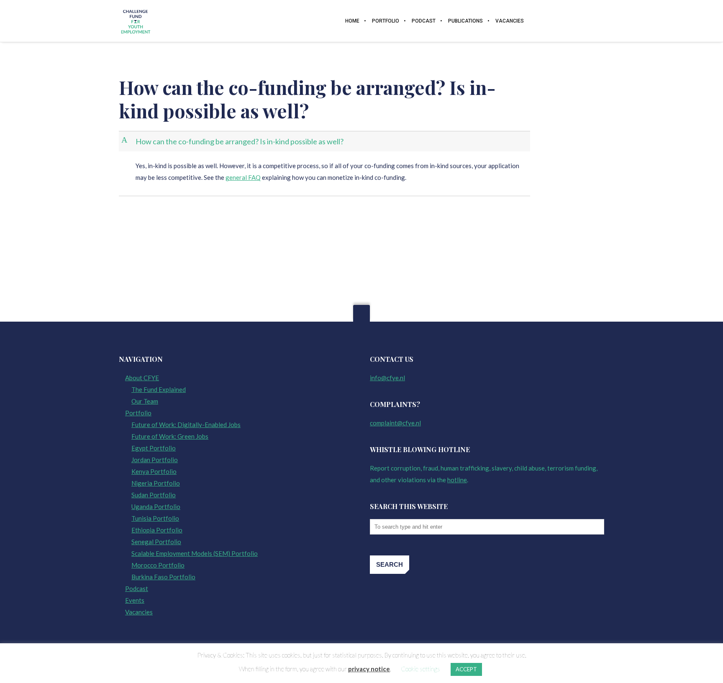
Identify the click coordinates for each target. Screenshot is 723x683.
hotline (457, 479)
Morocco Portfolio (158, 565)
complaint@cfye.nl (395, 423)
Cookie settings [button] (420, 669)
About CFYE (142, 377)
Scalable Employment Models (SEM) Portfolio (194, 553)
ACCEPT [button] (466, 669)
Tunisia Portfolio (155, 518)
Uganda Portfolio (155, 506)
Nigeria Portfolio (155, 483)
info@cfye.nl (387, 377)
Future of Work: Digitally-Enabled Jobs (186, 424)
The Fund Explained (158, 389)
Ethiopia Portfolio (156, 530)
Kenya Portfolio (154, 471)
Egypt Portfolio (153, 448)
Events (134, 600)
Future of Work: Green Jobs (169, 436)
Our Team (144, 401)
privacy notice (369, 669)
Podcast (136, 588)
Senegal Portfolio (156, 541)
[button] (325, 141)
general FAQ (243, 177)
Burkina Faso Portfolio (163, 577)
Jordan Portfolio (154, 459)
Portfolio (138, 413)
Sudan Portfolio (153, 495)
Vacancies (139, 612)
